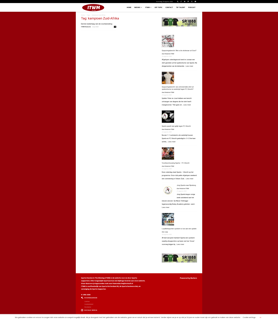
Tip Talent (180, 7)
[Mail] (184, 1)
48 (115, 27)
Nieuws (137, 7)
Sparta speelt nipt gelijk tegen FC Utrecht (176, 126)
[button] (177, 1)
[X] (191, 1)
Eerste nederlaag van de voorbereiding (96, 24)
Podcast (191, 7)
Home (129, 7)
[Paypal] (188, 1)
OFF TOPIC (158, 7)
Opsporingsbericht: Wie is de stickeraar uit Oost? (179, 51)
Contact (169, 7)
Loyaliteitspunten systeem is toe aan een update (179, 229)
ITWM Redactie (86, 27)
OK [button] (260, 317)
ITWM (147, 7)
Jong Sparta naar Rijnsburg (186, 185)
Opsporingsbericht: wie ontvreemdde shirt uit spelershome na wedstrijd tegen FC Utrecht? (178, 88)
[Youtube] (195, 1)
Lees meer (189, 66)
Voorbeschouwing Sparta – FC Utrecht (175, 163)
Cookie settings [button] (249, 317)
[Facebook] (181, 1)
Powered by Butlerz (188, 278)
